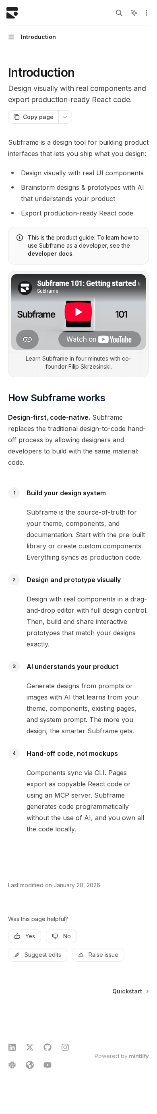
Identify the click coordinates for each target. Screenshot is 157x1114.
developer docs (50, 253)
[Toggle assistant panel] (134, 12)
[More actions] (147, 12)
